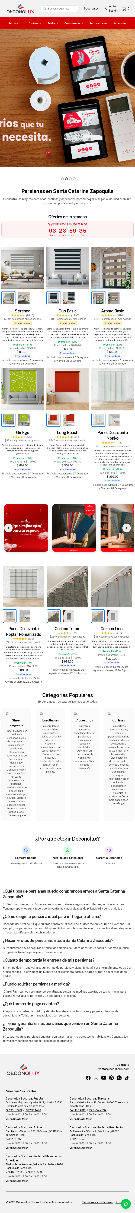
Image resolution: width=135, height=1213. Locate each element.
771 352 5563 (34, 1172)
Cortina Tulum (67, 628)
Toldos (51, 23)
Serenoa (22, 310)
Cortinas (33, 23)
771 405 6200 (14, 1172)
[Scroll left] (8, 528)
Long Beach (67, 432)
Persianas (14, 23)
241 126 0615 (13, 1139)
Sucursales (91, 8)
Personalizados (98, 23)
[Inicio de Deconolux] (20, 9)
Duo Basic (67, 310)
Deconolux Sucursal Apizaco (25, 1127)
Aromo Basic (112, 310)
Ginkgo (22, 432)
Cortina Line (112, 628)
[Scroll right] (126, 528)
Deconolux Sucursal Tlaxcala (89, 1098)
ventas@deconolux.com (113, 1069)
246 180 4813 (78, 1110)
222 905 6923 (14, 1110)
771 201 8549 (77, 1139)
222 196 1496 (33, 1110)
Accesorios (119, 23)
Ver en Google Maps (17, 1119)
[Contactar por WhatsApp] (126, 1204)
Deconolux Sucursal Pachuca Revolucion (97, 1127)
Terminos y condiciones (97, 1202)
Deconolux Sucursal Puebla (24, 1098)
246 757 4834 (98, 1110)
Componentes (72, 23)
